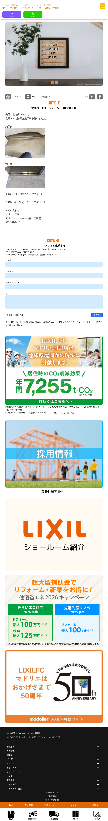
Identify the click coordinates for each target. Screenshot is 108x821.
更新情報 (10, 780)
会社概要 (28, 805)
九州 (17, 5)
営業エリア (49, 805)
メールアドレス (12, 282)
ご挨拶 (10, 805)
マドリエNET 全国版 (8, 5)
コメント (9, 294)
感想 (10, 315)
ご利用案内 (52, 796)
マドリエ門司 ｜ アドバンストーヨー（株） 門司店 (35, 5)
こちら (60, 413)
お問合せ (20, 315)
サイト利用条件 (52, 800)
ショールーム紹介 (14, 788)
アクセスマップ (73, 805)
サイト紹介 (11, 784)
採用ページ (97, 805)
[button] (52, 82)
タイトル (9, 271)
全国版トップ (52, 792)
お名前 (8, 260)
